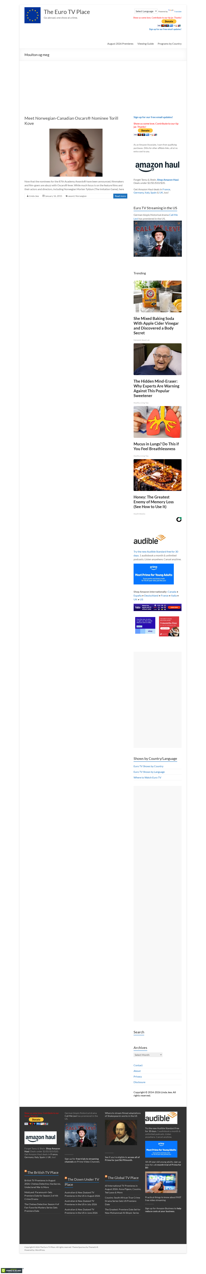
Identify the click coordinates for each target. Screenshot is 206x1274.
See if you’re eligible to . (122, 1158)
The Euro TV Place (67, 11)
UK (161, 192)
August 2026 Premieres (120, 43)
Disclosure (139, 1082)
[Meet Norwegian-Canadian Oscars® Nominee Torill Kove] (76, 130)
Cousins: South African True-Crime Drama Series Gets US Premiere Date (122, 1201)
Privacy (138, 1076)
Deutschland (151, 595)
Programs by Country (170, 43)
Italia (174, 595)
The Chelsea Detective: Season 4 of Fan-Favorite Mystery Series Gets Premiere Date (41, 1207)
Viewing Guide (145, 43)
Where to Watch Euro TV (147, 777)
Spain (153, 192)
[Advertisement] (103, 85)
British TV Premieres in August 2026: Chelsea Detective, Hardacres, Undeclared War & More (42, 1183)
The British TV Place (43, 1172)
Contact (138, 1065)
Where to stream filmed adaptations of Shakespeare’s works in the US (123, 1114)
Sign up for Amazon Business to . (163, 1210)
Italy (147, 192)
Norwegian (81, 196)
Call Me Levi (71, 1116)
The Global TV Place (123, 1177)
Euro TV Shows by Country (148, 766)
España (138, 595)
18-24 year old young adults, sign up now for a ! (163, 1164)
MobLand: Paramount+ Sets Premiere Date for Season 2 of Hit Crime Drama (41, 1195)
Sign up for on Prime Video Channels (82, 1160)
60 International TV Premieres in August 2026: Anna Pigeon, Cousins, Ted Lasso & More (123, 1189)
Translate (178, 12)
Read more (120, 196)
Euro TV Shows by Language (149, 771)
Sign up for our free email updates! (165, 29)
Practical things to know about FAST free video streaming (163, 1198)
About (137, 1070)
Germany (139, 192)
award (71, 196)
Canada (172, 591)
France (166, 189)
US (141, 599)
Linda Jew (34, 196)
